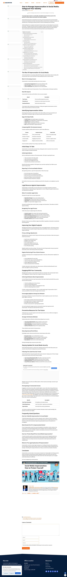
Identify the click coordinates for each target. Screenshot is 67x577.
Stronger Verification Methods (28, 57)
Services (26, 2)
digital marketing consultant (38, 487)
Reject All (12, 573)
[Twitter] (24, 493)
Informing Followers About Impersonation (30, 53)
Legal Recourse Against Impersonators (29, 44)
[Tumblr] (32, 493)
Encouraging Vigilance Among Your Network (31, 54)
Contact (51, 2)
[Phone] (38, 493)
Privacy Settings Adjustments (28, 49)
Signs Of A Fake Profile (27, 38)
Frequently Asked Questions (27, 63)
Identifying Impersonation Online (28, 37)
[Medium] (34, 493)
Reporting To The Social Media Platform (30, 43)
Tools (21, 2)
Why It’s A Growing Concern (28, 34)
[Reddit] (29, 493)
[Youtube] (33, 493)
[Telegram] (37, 493)
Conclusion (25, 69)
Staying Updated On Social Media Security (30, 59)
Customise (6, 573)
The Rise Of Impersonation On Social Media (30, 33)
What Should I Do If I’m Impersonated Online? (31, 65)
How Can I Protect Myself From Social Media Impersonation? (33, 67)
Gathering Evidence (27, 42)
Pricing (32, 2)
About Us (45, 2)
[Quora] (36, 493)
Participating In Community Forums (29, 62)
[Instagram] (27, 493)
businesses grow (55, 487)
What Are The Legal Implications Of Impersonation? (32, 68)
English (56, 0)
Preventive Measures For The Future (29, 55)
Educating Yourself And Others (28, 58)
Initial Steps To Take (26, 40)
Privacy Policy (48, 566)
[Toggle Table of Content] (41, 32)
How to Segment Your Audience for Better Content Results (32, 518)
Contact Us (47, 564)
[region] (12, 570)
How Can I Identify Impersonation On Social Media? (32, 64)
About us (47, 563)
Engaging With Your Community (28, 52)
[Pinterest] (28, 493)
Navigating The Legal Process (28, 47)
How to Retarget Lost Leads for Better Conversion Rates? (32, 519)
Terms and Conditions (49, 568)
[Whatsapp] (25, 493)
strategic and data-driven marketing (36, 488)
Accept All (18, 573)
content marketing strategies (27, 394)
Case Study (38, 2)
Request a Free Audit (59, 2)
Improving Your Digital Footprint (28, 48)
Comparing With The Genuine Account (30, 39)
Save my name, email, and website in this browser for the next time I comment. (37, 545)
